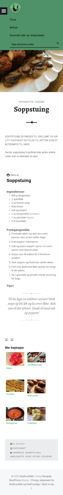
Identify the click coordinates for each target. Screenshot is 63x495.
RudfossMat (26, 476)
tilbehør (47, 456)
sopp (29, 456)
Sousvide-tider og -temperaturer (27, 35)
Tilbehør (39, 101)
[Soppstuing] (31, 52)
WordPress (15, 480)
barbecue (19, 452)
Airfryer (14, 27)
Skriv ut (14, 175)
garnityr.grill (33, 452)
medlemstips (17, 456)
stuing (37, 456)
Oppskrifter (26, 101)
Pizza (13, 19)
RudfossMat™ (19, 448)
